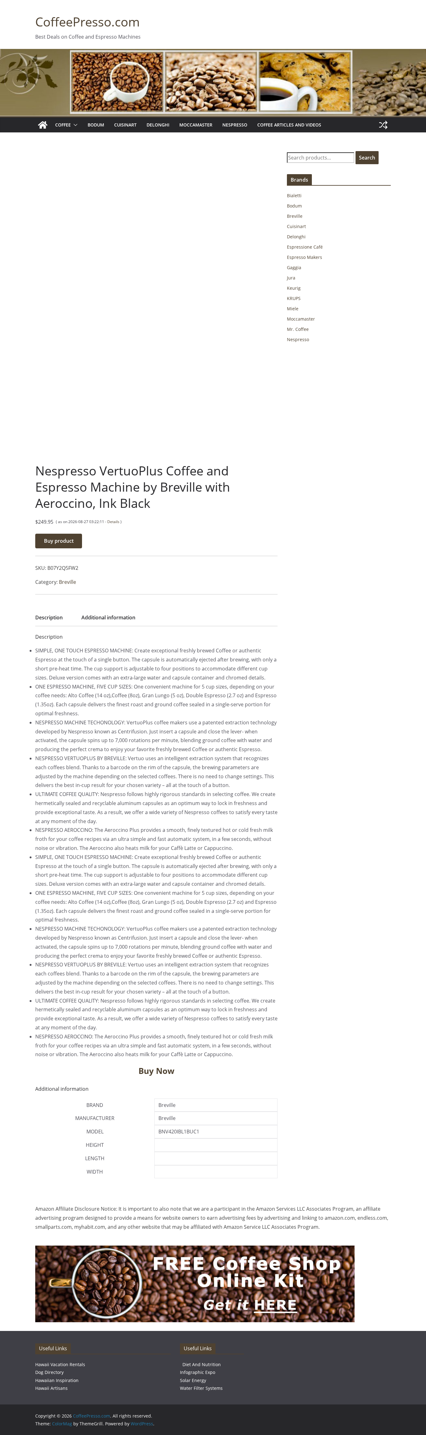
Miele (292, 309)
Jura (291, 278)
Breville (67, 582)
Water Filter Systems (201, 1388)
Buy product (59, 540)
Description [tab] (49, 617)
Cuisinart (125, 125)
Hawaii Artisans (51, 1388)
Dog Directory (49, 1372)
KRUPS (294, 298)
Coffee (63, 125)
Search (367, 157)
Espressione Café (305, 247)
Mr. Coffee (298, 329)
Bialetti (294, 195)
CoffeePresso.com (87, 21)
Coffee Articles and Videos (289, 125)
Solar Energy (193, 1380)
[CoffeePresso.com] (42, 124)
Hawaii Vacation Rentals (60, 1364)
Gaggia (294, 267)
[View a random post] (383, 124)
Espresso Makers (304, 257)
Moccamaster (195, 125)
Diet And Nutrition (201, 1364)
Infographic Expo (197, 1372)
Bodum (96, 125)
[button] (74, 125)
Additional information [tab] (108, 617)
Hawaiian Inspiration (57, 1380)
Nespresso (234, 125)
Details (113, 521)
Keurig (294, 288)
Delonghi (158, 125)
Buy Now (156, 1070)
